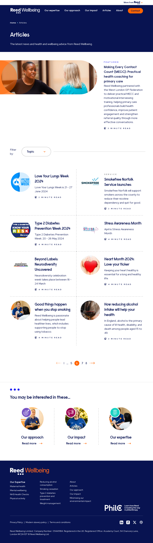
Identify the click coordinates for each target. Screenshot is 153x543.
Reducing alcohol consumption (48, 483)
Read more (29, 443)
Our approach (72, 10)
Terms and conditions (60, 522)
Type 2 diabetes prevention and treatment (47, 496)
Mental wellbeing (18, 490)
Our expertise (52, 10)
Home (13, 22)
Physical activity (17, 498)
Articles (106, 10)
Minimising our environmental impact (80, 499)
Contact (135, 10)
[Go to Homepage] (25, 10)
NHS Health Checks (19, 494)
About (119, 10)
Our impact (91, 10)
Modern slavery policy (36, 522)
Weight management (50, 503)
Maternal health (17, 486)
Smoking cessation (49, 489)
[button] (58, 363)
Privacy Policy (16, 522)
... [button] (67, 363)
